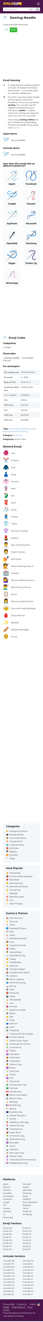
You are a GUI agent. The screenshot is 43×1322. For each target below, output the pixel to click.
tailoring (23, 431)
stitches (7, 431)
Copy (13, 30)
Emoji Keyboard (18, 1307)
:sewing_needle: (11, 358)
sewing (31, 429)
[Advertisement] (21, 55)
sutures (15, 431)
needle (24, 429)
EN (30, 9)
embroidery (14, 429)
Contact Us (21, 1304)
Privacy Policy (9, 1304)
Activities (17, 435)
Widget (6, 1307)
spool (17, 128)
